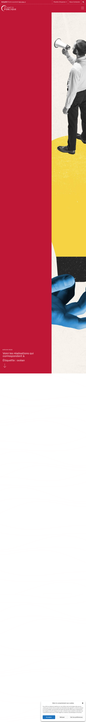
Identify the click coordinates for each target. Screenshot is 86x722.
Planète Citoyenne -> (60, 2)
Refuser (62, 717)
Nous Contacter (74, 2)
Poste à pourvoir (13, 2)
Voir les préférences (76, 717)
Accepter (49, 717)
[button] (82, 703)
